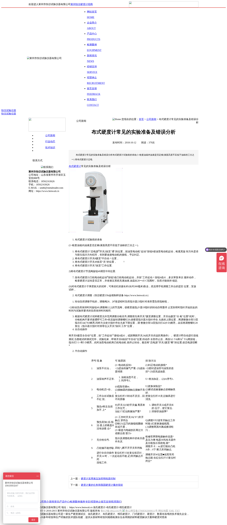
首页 (141, 119)
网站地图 (163, 510)
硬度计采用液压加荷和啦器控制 (98, 478)
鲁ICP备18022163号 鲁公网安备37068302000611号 (129, 510)
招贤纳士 (96, 501)
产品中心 (64, 501)
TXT (177, 510)
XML (171, 510)
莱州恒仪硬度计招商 (82, 4)
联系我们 (116, 501)
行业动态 (50, 141)
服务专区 (85, 501)
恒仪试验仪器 (8, 110)
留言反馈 (106, 501)
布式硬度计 (75, 166)
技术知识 (50, 147)
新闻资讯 (54, 501)
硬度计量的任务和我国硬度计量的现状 (102, 485)
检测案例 (75, 501)
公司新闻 (50, 135)
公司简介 (44, 501)
